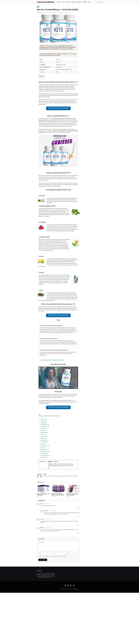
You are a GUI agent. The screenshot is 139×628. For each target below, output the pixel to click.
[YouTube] (48, 467)
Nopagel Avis (43, 438)
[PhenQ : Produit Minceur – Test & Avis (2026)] (43, 488)
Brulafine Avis (44, 419)
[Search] (101, 2)
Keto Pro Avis (43, 428)
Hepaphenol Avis (44, 432)
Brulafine (70, 53)
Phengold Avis (44, 422)
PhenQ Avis (43, 430)
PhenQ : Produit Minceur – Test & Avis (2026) (43, 494)
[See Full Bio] (74, 466)
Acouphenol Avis (44, 442)
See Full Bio (71, 465)
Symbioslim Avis (44, 436)
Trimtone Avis (44, 420)
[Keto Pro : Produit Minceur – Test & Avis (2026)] (58, 29)
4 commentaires (61, 12)
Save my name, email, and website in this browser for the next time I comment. (53, 556)
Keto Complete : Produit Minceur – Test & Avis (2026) (58, 494)
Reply (78, 507)
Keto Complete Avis (45, 426)
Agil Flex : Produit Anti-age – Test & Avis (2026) (72, 494)
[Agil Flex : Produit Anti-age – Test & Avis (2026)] (73, 488)
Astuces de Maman (40, 573)
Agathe (41, 12)
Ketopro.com (58, 59)
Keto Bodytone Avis (45, 424)
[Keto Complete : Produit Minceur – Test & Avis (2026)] (58, 488)
